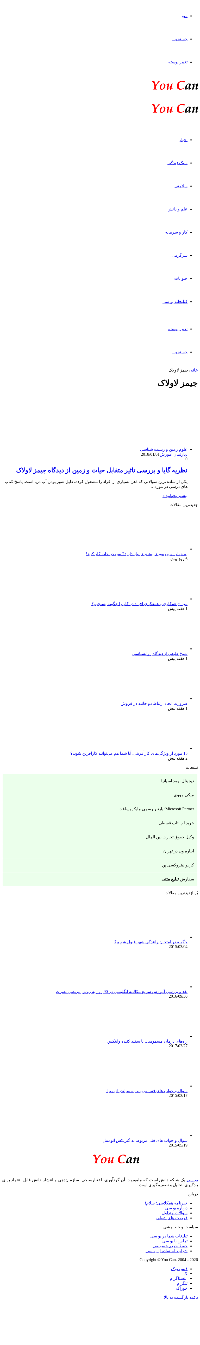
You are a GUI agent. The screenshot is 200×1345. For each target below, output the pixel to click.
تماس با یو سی (175, 1241)
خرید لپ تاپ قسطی (176, 823)
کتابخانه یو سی (175, 301)
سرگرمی (180, 255)
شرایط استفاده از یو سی (167, 1251)
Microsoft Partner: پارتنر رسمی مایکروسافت (156, 809)
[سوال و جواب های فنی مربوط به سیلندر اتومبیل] (159, 1086)
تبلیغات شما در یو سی (169, 1236)
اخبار (183, 139)
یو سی (192, 1180)
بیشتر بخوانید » (175, 495)
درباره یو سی (176, 1208)
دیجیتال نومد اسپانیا (177, 781)
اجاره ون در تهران (178, 851)
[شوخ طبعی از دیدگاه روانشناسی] (159, 648)
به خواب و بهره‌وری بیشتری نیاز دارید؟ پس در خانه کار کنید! (137, 554)
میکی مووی (184, 795)
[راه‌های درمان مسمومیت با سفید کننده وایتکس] (159, 1036)
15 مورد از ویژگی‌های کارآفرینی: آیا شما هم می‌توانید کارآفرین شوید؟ (129, 753)
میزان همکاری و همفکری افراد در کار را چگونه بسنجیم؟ (139, 603)
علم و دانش (177, 209)
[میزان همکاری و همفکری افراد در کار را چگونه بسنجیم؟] (159, 599)
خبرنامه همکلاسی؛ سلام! (166, 1203)
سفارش (177, 879)
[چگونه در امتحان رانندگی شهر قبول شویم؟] (159, 937)
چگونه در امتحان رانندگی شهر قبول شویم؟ (151, 942)
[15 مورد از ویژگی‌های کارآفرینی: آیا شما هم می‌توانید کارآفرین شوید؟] (159, 748)
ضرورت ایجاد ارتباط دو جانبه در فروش (154, 703)
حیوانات (181, 278)
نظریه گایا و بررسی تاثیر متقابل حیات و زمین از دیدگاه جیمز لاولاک (102, 470)
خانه (194, 370)
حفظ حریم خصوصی (170, 1246)
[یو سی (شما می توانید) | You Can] (100, 1158)
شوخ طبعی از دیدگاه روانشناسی (160, 653)
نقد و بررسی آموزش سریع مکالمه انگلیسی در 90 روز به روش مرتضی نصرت (122, 991)
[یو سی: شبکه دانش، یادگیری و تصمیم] (159, 89)
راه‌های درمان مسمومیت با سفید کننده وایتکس (147, 1041)
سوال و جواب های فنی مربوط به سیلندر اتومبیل (146, 1091)
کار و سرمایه (176, 232)
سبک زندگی (177, 163)
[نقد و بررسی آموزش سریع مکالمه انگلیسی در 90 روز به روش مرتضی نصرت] (159, 986)
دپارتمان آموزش (174, 454)
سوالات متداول (175, 1213)
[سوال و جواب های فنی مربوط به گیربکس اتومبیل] (159, 1135)
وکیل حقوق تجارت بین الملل (170, 837)
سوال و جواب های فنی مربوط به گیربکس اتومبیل (145, 1140)
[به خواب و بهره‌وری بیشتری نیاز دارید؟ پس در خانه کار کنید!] (159, 549)
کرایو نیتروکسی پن (178, 865)
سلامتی (181, 186)
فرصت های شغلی (172, 1218)
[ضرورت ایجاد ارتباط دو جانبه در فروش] (159, 698)
